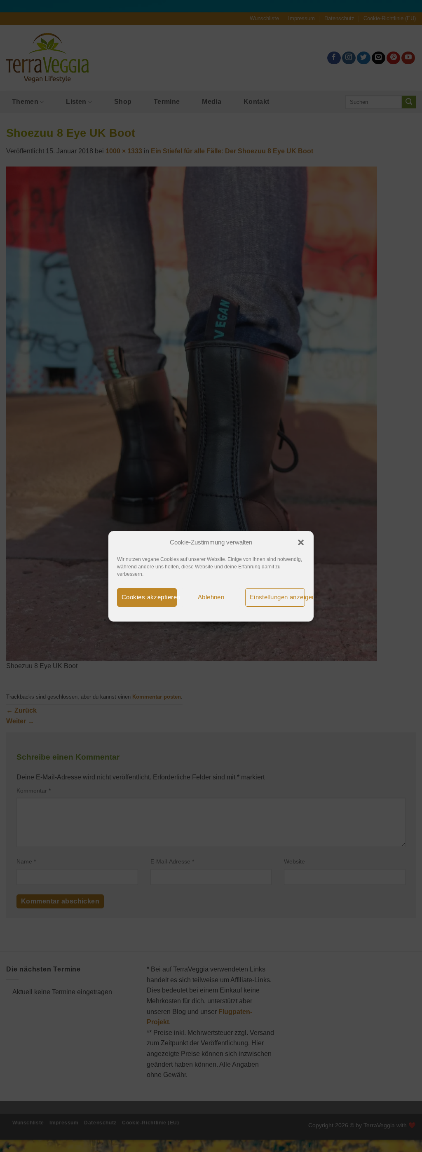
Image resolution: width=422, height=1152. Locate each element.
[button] (301, 542)
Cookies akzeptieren (149, 597)
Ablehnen (211, 597)
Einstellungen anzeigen (277, 597)
